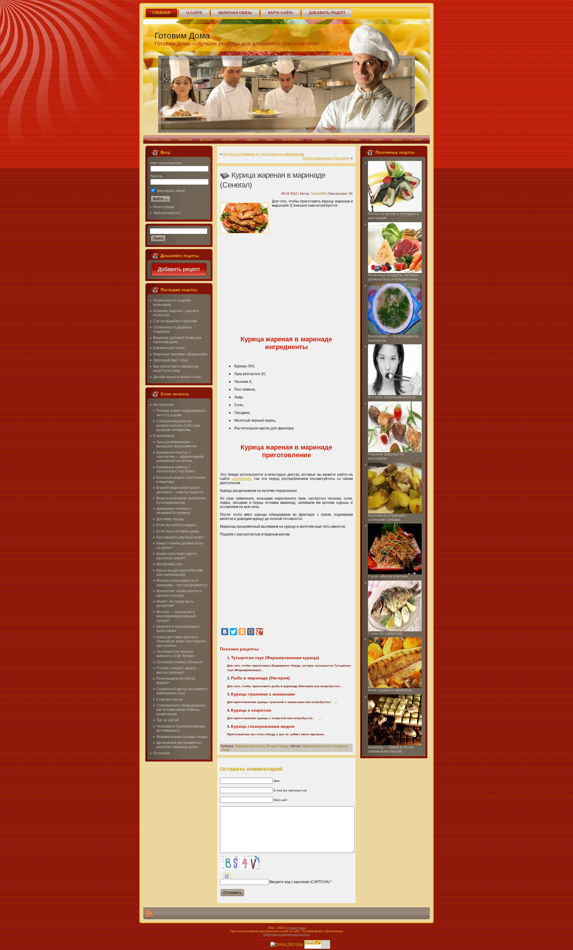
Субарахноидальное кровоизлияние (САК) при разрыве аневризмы (178, 425)
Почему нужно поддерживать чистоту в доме (181, 413)
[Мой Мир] (250, 631)
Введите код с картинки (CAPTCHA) (299, 882)
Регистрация (164, 207)
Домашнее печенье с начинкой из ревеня (174, 511)
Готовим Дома (182, 35)
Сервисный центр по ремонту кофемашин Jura (181, 691)
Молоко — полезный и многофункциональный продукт (176, 616)
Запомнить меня (170, 191)
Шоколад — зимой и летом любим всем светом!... (390, 749)
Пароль (156, 176)
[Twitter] (233, 631)
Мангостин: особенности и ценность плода (178, 593)
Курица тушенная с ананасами (263, 694)
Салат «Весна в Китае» (388, 576)
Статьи (415, 139)
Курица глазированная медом (262, 726)
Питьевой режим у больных (179, 662)
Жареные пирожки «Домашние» (180, 354)
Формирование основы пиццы (181, 737)
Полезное (161, 753)
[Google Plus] (259, 631)
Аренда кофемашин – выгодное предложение (176, 444)
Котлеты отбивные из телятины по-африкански (263, 154)
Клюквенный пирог (169, 348)
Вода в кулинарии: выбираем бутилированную (181, 500)
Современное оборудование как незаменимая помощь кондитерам (180, 709)
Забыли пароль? (167, 213)
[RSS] (149, 914)
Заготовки (229, 139)
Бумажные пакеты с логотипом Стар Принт (175, 469)
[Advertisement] (286, 284)
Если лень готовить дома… (179, 531)
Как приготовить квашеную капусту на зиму (175, 368)
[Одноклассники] (242, 631)
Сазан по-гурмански (385, 633)
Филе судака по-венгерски (390, 690)
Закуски (251, 139)
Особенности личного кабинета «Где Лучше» (175, 654)
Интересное (163, 405)
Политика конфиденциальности (286, 934)
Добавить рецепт (179, 269)
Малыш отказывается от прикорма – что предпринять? (182, 582)
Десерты (206, 139)
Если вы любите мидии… (177, 525)
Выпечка (185, 139)
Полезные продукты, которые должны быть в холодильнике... (394, 277)
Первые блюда (348, 139)
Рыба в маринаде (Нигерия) (326, 158)
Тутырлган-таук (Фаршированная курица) (275, 657)
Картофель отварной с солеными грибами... (387, 517)
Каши (270, 139)
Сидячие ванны (169, 699)
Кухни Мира (291, 139)
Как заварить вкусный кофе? (180, 537)
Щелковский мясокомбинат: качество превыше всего (179, 745)
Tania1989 (318, 193)
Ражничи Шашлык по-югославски (386, 456)
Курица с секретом (251, 710)
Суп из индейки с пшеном (175, 321)
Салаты (377, 139)
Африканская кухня (250, 746)
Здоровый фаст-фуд (170, 360)
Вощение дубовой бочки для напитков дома (177, 340)
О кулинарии (164, 436)
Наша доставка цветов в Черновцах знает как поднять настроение (181, 641)
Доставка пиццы (170, 519)
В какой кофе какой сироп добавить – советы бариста (179, 490)
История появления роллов (391, 397)
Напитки (318, 139)
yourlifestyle (241, 479)
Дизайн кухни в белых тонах (177, 377)
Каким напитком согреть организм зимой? (176, 556)
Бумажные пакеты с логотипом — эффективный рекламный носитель (180, 456)
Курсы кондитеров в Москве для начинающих (179, 572)
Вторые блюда (159, 139)
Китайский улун (169, 564)
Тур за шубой (167, 720)
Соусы (397, 139)
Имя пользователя (166, 163)
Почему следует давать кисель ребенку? (176, 670)
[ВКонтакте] (224, 631)
